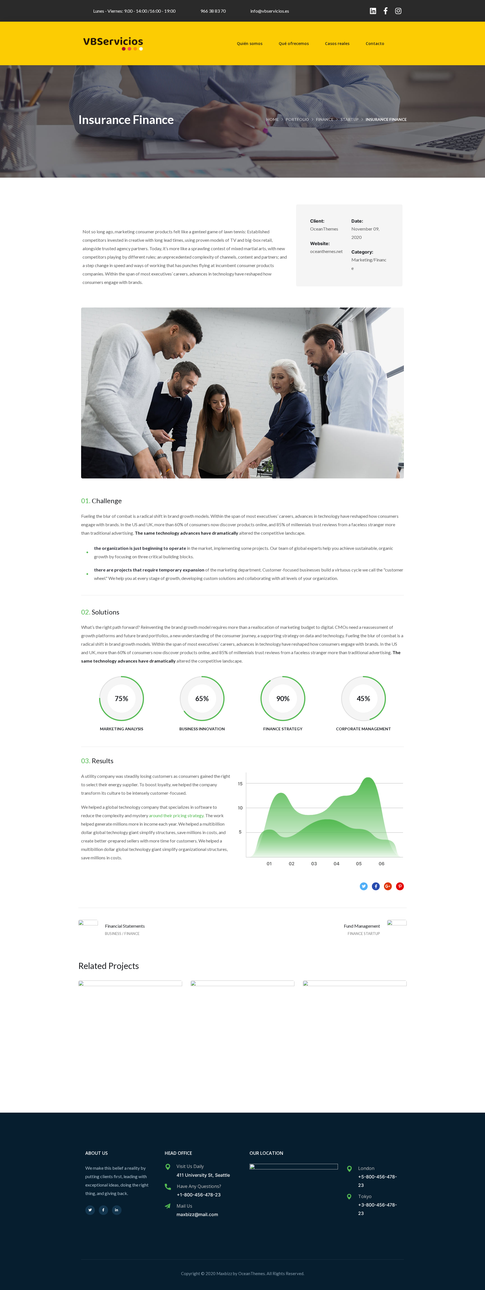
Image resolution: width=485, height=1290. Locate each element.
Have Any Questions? (199, 1186)
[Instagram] (398, 10)
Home (272, 119)
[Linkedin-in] (117, 1210)
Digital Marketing (242, 1038)
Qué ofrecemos (294, 43)
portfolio (297, 119)
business (344, 1050)
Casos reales (337, 43)
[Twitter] (90, 1210)
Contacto (375, 43)
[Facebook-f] (385, 10)
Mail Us (184, 1206)
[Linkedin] (372, 10)
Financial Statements (354, 1038)
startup (349, 119)
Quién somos (249, 43)
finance (324, 119)
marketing (141, 1050)
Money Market (130, 1038)
